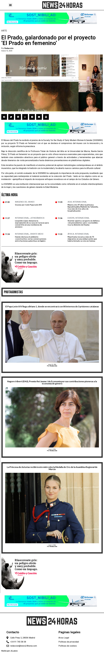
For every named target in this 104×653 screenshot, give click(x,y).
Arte (4, 30)
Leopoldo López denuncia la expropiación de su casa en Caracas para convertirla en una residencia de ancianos (32, 224)
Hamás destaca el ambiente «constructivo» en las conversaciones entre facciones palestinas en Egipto (30, 239)
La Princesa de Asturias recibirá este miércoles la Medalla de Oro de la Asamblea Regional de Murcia (52, 468)
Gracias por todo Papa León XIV (28, 205)
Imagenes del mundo (24, 202)
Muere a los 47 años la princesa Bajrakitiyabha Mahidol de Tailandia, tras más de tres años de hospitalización (83, 208)
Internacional (80, 202)
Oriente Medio (36, 234)
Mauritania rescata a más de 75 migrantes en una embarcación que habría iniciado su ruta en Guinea (82, 239)
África (71, 234)
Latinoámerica (37, 218)
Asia (70, 202)
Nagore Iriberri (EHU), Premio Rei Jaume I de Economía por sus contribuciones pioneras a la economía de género (52, 382)
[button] (10, 5)
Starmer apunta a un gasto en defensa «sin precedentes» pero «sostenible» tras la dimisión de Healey (84, 223)
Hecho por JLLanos (9, 651)
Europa (71, 218)
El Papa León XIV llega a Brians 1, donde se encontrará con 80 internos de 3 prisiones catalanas (52, 306)
